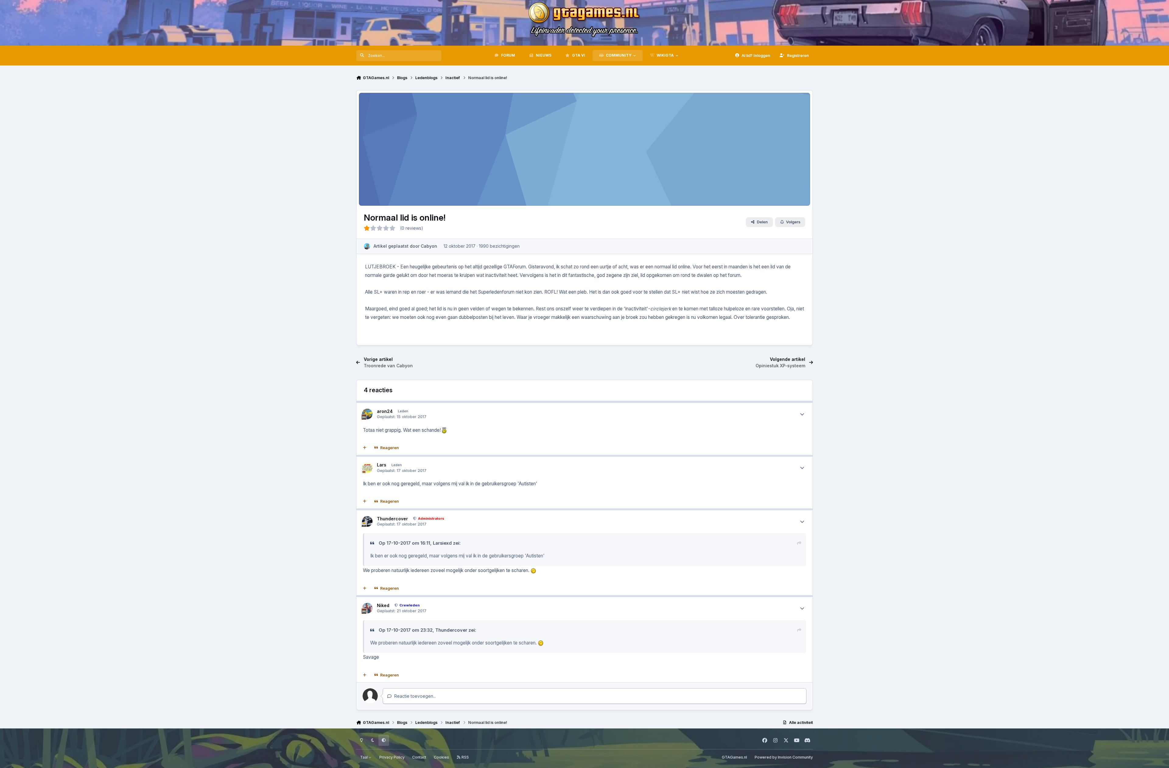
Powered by (784, 757)
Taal (364, 757)
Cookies (441, 757)
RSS (465, 757)
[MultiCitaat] (364, 448)
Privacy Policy (392, 757)
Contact (419, 757)
